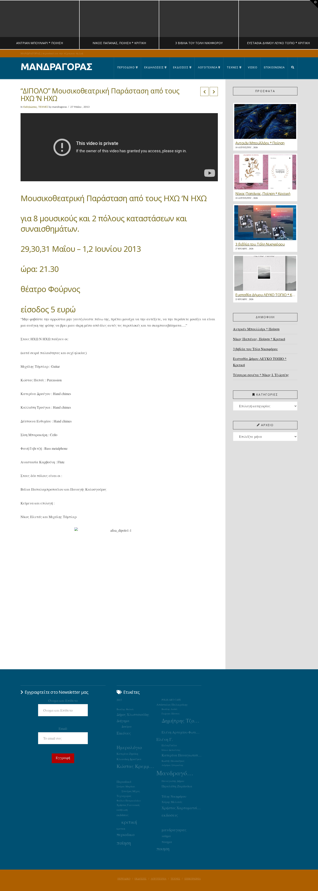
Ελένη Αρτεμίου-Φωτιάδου (181, 732)
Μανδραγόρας (176, 773)
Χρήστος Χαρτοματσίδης (181, 807)
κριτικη (121, 828)
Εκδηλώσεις (30, 107)
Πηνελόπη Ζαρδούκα (177, 786)
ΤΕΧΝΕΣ (43, 107)
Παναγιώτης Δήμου (173, 781)
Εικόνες (124, 733)
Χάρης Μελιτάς (172, 802)
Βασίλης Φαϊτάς (125, 709)
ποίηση (124, 843)
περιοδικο (126, 834)
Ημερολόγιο (129, 747)
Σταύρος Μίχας (131, 791)
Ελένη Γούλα (169, 745)
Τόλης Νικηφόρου (174, 796)
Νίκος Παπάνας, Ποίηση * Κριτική (259, 339)
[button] (314, 4)
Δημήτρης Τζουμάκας (181, 720)
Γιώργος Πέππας (171, 713)
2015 (119, 700)
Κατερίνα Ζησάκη (127, 754)
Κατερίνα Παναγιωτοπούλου (181, 755)
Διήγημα (123, 720)
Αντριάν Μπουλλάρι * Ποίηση (256, 329)
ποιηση (162, 849)
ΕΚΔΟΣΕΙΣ (140, 878)
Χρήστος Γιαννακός (128, 805)
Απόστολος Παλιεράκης (172, 704)
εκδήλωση (122, 809)
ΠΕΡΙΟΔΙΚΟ (123, 878)
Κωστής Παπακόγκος (173, 761)
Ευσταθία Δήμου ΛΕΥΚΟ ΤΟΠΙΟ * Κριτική (259, 361)
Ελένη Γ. (164, 739)
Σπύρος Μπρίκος (126, 786)
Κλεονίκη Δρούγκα (129, 759)
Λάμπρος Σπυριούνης (172, 765)
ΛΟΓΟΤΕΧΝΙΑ (158, 878)
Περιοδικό (124, 781)
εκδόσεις (122, 815)
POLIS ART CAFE (171, 699)
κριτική (129, 822)
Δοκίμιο (127, 726)
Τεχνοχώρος (124, 796)
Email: (63, 728)
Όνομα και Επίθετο (63, 700)
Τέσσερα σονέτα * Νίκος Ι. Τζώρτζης (261, 374)
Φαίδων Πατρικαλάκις (129, 800)
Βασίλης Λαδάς (170, 709)
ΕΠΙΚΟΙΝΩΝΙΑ (193, 878)
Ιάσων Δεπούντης (171, 749)
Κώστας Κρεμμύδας (136, 766)
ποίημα (166, 836)
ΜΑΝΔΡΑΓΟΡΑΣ (56, 66)
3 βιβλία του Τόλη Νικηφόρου (255, 349)
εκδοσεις (170, 815)
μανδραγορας (174, 829)
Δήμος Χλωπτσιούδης (133, 714)
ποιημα (167, 842)
